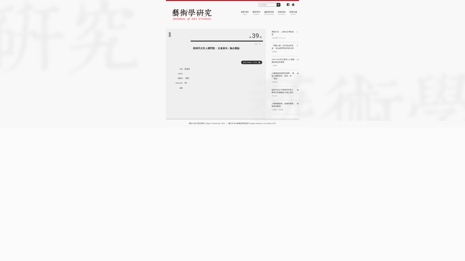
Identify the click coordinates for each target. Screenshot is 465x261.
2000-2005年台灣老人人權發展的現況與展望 (283, 60)
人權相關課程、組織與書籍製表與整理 (282, 105)
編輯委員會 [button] (269, 13)
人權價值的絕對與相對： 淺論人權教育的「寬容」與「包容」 (283, 76)
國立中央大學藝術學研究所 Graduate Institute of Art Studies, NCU (252, 123)
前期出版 (293, 13)
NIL (186, 83)
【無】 (187, 78)
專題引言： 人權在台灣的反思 (283, 33)
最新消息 (245, 13)
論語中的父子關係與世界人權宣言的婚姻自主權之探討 (282, 91)
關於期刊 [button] (256, 13)
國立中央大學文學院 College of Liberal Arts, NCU (207, 123)
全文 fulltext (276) (251, 62)
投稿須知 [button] (282, 13)
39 (255, 36)
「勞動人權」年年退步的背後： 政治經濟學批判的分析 (283, 47)
